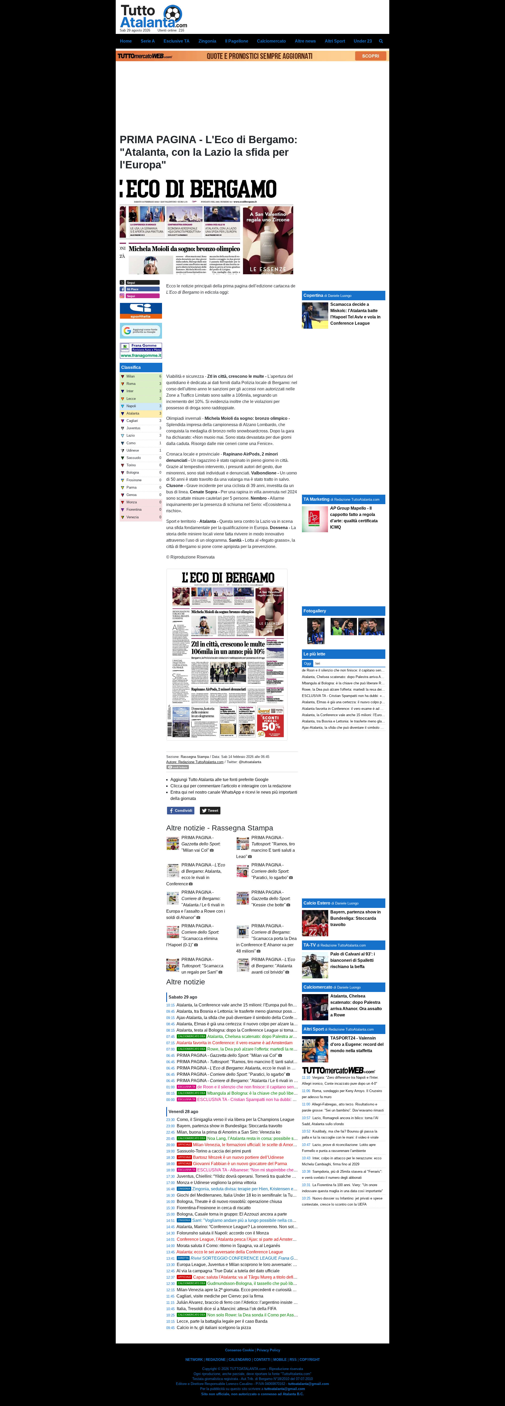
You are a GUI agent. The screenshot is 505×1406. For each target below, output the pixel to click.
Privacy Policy (268, 1350)
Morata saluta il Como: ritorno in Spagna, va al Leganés (228, 1245)
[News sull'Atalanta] (153, 16)
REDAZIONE (216, 1360)
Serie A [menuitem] (148, 41)
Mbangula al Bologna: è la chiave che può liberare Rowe (245, 1093)
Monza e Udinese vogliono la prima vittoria (216, 1182)
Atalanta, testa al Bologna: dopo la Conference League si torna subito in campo (250, 1030)
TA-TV (310, 945)
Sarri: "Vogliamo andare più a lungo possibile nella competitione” (245, 1220)
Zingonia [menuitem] (207, 41)
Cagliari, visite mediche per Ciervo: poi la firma (219, 1296)
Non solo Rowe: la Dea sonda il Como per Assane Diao (244, 1315)
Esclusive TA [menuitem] (177, 41)
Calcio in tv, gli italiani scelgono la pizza (214, 1327)
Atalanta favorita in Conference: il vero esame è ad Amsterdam (234, 1043)
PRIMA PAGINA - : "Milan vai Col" (200, 843)
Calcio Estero (317, 903)
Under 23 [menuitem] (363, 41)
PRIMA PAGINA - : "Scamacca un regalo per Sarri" (202, 965)
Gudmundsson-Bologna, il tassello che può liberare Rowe (246, 1283)
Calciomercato (318, 987)
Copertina (313, 295)
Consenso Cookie (239, 1350)
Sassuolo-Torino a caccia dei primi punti (214, 1151)
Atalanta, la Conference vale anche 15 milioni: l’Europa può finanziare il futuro (248, 1005)
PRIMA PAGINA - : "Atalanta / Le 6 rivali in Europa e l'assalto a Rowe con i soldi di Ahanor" (195, 905)
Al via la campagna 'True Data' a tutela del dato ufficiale (228, 1271)
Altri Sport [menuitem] (335, 41)
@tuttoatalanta (250, 762)
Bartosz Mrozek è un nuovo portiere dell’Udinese (231, 1157)
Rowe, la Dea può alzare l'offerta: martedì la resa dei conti (246, 1049)
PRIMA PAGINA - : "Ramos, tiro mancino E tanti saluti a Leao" (243, 1061)
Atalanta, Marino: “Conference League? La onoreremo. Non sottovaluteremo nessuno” (256, 1226)
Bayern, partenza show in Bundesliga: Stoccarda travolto (229, 1126)
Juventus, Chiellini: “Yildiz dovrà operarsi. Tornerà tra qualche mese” (240, 1176)
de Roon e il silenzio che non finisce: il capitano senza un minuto (248, 1087)
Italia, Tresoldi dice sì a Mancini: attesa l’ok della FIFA (226, 1308)
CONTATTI (262, 1360)
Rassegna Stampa (195, 757)
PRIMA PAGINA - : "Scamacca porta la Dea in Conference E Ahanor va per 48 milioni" (266, 938)
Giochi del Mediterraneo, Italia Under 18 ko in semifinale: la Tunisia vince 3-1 (248, 1195)
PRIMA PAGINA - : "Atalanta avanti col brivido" (273, 965)
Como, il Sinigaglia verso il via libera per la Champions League (235, 1119)
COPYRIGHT (310, 1360)
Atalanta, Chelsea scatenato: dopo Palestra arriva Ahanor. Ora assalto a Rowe (265, 1036)
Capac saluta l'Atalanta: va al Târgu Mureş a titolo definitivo (240, 1277)
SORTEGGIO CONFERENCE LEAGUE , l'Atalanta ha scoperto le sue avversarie (287, 1258)
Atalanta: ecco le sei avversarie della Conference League (229, 1252)
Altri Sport (314, 1029)
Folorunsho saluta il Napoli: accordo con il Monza (223, 1233)
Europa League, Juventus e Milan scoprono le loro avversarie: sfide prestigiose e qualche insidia (266, 1264)
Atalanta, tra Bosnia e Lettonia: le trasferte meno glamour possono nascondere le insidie (258, 1011)
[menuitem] (381, 41)
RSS (293, 1360)
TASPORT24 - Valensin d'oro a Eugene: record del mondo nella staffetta (356, 1044)
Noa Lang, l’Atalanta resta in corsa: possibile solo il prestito (247, 1138)
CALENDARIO (240, 1360)
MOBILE (280, 1360)
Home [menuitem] (126, 41)
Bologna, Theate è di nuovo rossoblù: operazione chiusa (229, 1201)
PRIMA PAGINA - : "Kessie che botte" (270, 898)
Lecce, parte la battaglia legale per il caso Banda (222, 1321)
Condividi (183, 810)
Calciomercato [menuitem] (271, 41)
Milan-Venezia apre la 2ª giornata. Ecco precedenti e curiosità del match (244, 1290)
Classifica (131, 367)
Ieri (317, 663)
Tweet (212, 810)
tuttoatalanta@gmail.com (308, 1384)
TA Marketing (317, 499)
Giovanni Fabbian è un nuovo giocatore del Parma (232, 1163)
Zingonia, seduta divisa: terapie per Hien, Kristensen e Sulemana (246, 1189)
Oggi (307, 663)
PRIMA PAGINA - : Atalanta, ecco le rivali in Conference (245, 1068)
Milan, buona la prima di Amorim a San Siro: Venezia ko (228, 1132)
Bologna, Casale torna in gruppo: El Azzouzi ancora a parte (232, 1214)
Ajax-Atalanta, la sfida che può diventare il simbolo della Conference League (247, 1017)
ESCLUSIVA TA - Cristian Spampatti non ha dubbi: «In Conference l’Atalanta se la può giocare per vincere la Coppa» (296, 1099)
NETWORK (194, 1360)
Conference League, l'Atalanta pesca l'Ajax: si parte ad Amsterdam (239, 1239)
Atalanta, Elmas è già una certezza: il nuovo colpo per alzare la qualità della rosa (251, 1024)
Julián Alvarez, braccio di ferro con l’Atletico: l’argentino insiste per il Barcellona (250, 1302)
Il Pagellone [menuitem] (236, 41)
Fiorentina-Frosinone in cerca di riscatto (214, 1208)
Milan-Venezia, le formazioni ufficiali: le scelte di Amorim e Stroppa (247, 1145)
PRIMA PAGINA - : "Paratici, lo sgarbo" (270, 871)
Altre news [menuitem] (305, 41)
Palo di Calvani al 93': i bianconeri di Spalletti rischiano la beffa (352, 960)
